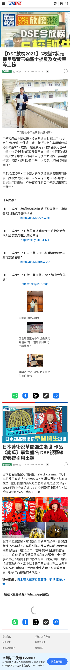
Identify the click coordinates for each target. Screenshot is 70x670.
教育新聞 (7, 71)
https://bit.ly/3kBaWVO (35, 261)
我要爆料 (39, 648)
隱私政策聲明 (8, 648)
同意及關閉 (57, 661)
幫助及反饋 (40, 642)
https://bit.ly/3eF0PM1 (35, 239)
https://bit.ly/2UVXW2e (35, 217)
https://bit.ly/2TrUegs (35, 284)
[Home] (15, 3)
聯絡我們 (6, 636)
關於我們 (6, 642)
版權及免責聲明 (42, 636)
